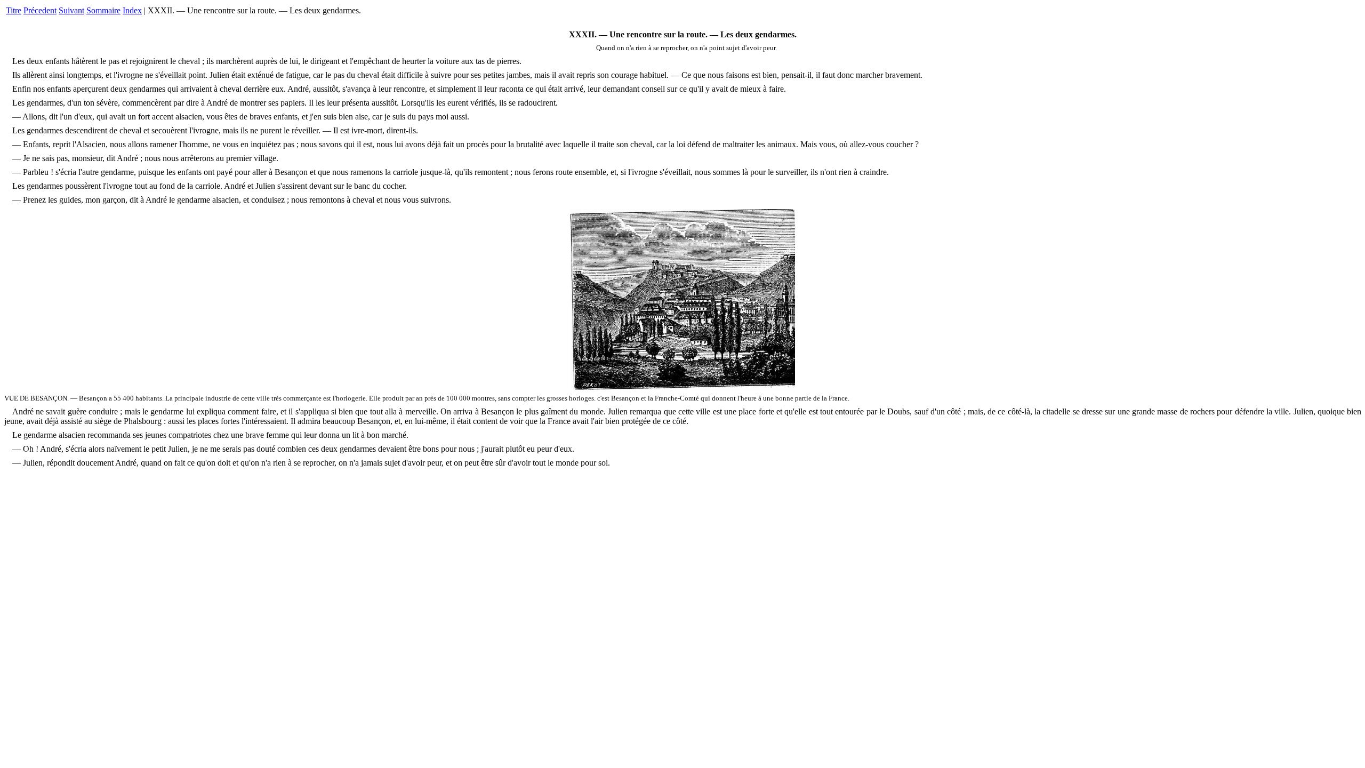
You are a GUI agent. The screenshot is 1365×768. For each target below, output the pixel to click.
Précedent (40, 10)
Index (132, 10)
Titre (13, 10)
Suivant (71, 10)
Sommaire (103, 10)
